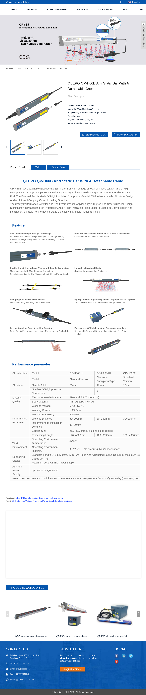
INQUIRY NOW (72, 669)
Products (82, 10)
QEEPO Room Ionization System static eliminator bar (39, 498)
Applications (105, 10)
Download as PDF (127, 135)
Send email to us (96, 135)
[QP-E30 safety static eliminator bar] (32, 614)
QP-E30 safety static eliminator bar (31, 636)
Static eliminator (50, 68)
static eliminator (57, 10)
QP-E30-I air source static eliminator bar (73, 636)
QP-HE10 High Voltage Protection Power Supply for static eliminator (42, 501)
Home (14, 10)
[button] (69, 60)
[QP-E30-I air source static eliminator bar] (73, 614)
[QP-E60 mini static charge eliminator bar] (114, 614)
